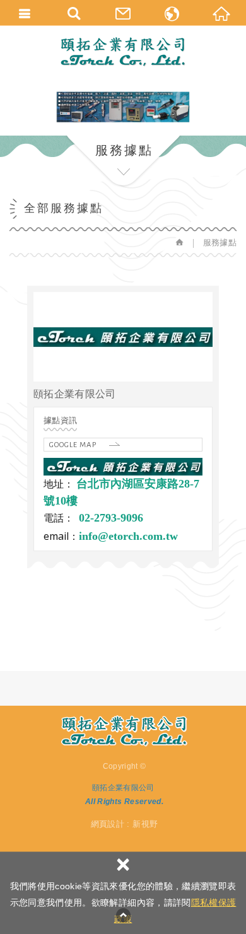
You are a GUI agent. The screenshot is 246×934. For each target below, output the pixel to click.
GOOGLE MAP (73, 445)
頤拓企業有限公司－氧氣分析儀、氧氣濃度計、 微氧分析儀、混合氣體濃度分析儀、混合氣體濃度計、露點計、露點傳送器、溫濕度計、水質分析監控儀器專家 (123, 51)
